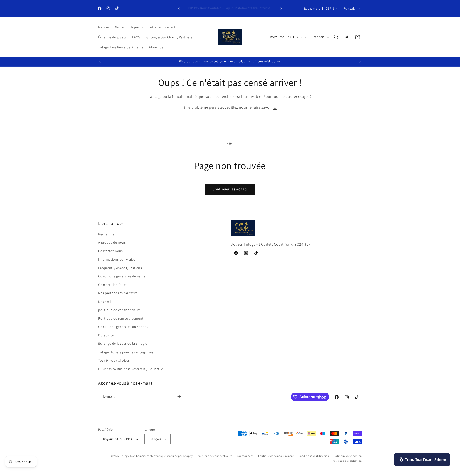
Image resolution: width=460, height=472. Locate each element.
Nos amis (105, 301)
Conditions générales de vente (121, 276)
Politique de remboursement (121, 318)
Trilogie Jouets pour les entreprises (126, 352)
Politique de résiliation (347, 460)
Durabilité (106, 335)
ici (275, 107)
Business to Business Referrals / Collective (131, 369)
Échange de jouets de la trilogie (122, 344)
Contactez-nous (110, 251)
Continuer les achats (230, 189)
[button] (128, 27)
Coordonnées (245, 456)
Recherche (106, 234)
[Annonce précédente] (179, 8)
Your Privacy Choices (114, 360)
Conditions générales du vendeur (124, 327)
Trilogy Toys (127, 456)
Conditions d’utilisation (314, 456)
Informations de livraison (118, 259)
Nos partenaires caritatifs (118, 293)
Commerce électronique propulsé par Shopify (164, 456)
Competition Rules (112, 284)
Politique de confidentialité (214, 456)
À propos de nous (112, 242)
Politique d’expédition (348, 456)
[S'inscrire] (179, 396)
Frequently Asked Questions (120, 268)
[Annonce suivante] (281, 8)
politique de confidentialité (119, 310)
